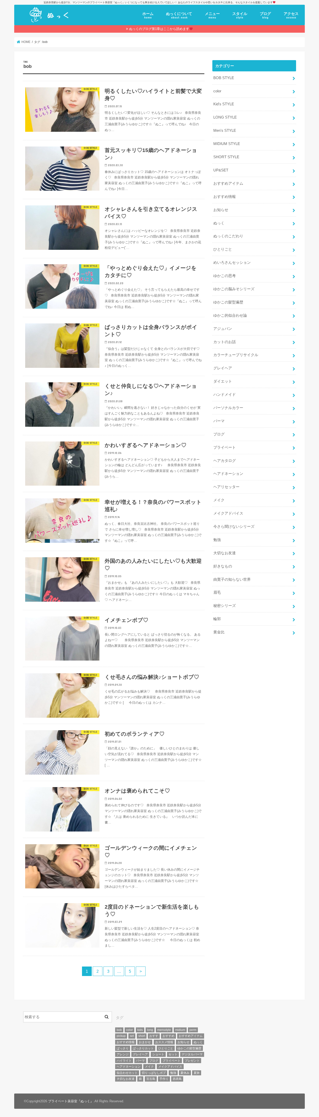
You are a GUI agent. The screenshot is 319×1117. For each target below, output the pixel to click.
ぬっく (219, 223)
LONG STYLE (225, 117)
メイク (219, 500)
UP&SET (220, 170)
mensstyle (164, 1030)
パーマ (219, 421)
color (217, 91)
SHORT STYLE (226, 157)
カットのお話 (224, 342)
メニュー (212, 15)
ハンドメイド (224, 395)
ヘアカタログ (224, 461)
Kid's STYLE (223, 104)
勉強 (217, 540)
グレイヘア (222, 368)
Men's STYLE (224, 131)
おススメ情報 (164, 1042)
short (141, 1036)
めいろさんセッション (232, 263)
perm (192, 1030)
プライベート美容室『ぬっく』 (70, 1101)
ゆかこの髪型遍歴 (228, 302)
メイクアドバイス (228, 513)
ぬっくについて (179, 15)
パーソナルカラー (228, 408)
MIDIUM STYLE (226, 144)
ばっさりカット (143, 1048)
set (132, 1036)
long (150, 1030)
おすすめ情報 (224, 197)
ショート (158, 1054)
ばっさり (123, 1048)
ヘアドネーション (228, 474)
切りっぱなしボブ (154, 1073)
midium (180, 1030)
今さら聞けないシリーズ (233, 527)
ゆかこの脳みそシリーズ (233, 289)
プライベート (224, 447)
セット (172, 1054)
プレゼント (192, 1060)
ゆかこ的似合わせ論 (230, 315)
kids (140, 1030)
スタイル (239, 15)
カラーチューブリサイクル (235, 355)
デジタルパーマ (192, 1054)
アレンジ (123, 1054)
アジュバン (222, 329)
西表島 (177, 1079)
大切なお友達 (224, 553)
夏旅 (197, 1073)
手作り (164, 1079)
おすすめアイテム (228, 183)
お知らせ (220, 210)
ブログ (265, 15)
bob (119, 1030)
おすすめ (168, 1036)
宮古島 (150, 1079)
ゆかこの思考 (224, 276)
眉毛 (217, 592)
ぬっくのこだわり (228, 236)
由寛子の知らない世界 (232, 579)
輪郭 (217, 619)
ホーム (148, 15)
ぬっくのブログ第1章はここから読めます (159, 29)
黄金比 (219, 632)
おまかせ (145, 1042)
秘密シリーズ (224, 606)
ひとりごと (222, 249)
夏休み (184, 1073)
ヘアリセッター (226, 487)
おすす (153, 1036)
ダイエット (222, 381)
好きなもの (222, 566)
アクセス (291, 15)
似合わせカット (127, 1073)
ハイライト (124, 1060)
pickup (121, 1036)
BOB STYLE (223, 78)
